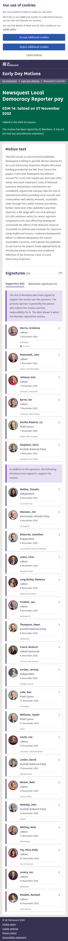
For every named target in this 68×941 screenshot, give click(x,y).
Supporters (15, 283)
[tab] (15, 284)
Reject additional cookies (34, 46)
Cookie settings (34, 55)
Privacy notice (9, 933)
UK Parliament (9, 81)
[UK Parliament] (10, 64)
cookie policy (9, 29)
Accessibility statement (14, 937)
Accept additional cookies (34, 37)
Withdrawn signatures (42, 283)
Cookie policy (9, 924)
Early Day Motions (21, 73)
